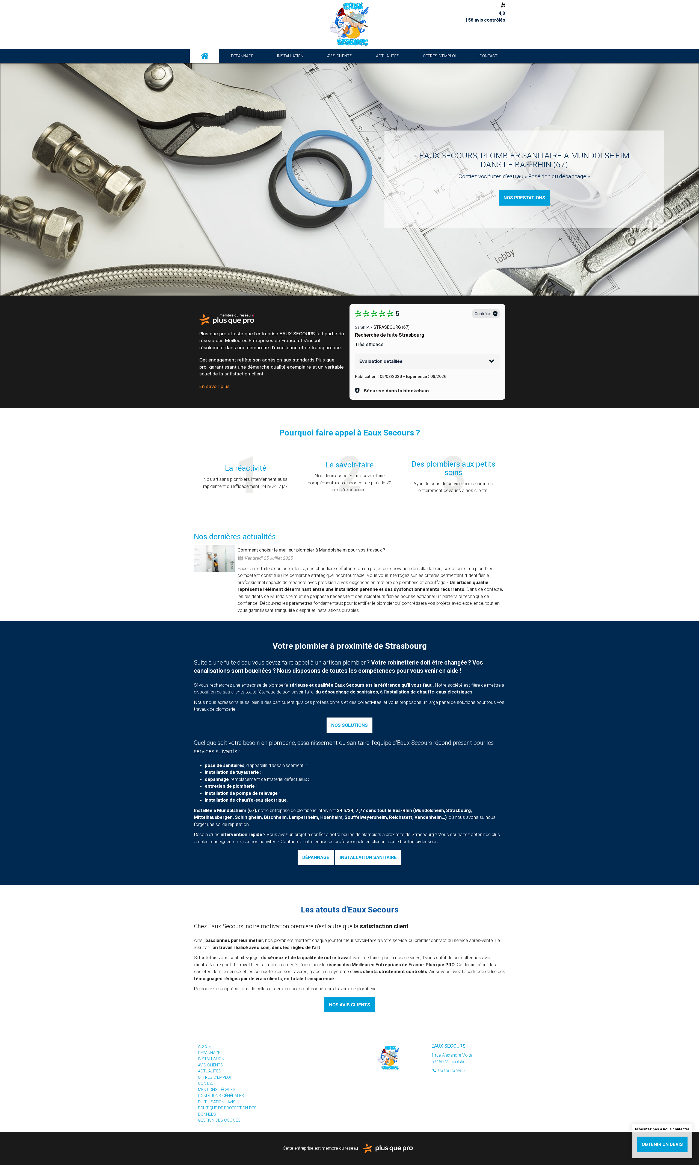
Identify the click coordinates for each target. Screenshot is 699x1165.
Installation (290, 56)
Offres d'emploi (439, 56)
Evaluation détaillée (380, 361)
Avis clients (339, 56)
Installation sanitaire (368, 857)
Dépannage (242, 56)
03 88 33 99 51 (452, 1070)
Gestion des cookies (219, 1120)
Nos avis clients (349, 1004)
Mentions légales (216, 1089)
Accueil (204, 56)
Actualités (387, 56)
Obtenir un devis (662, 1144)
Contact (488, 56)
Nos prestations (524, 197)
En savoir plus (214, 386)
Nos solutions (349, 725)
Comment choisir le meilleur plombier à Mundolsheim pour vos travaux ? (311, 550)
